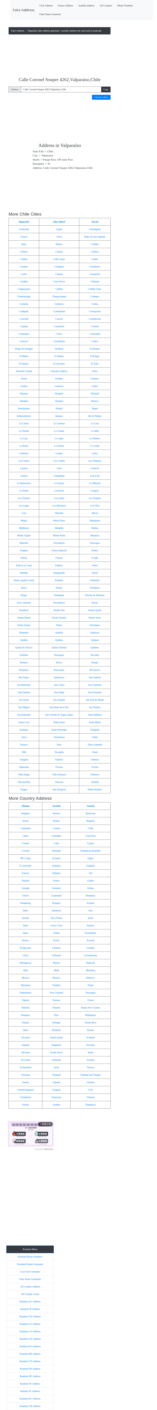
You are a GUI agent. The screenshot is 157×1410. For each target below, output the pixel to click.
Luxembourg (90, 955)
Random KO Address (30, 1346)
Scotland (90, 1037)
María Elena (59, 520)
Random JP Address (30, 1309)
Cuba (56, 843)
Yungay (24, 789)
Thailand (56, 1075)
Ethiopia (56, 873)
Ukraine (90, 1082)
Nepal (90, 985)
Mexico (25, 977)
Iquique (59, 416)
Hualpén (24, 401)
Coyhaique (24, 333)
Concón (59, 319)
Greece (25, 895)
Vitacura (59, 782)
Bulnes (59, 244)
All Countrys (106, 5)
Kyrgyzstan (25, 948)
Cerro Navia (59, 281)
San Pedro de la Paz (59, 707)
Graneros (59, 386)
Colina (95, 304)
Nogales (24, 550)
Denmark (56, 850)
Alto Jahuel (59, 221)
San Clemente (94, 685)
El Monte (59, 356)
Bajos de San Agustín (94, 236)
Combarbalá (59, 311)
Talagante (95, 729)
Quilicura (94, 632)
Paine (95, 565)
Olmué (24, 558)
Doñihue (59, 348)
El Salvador (59, 363)
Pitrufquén (59, 595)
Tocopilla (59, 752)
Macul (95, 513)
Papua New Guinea (90, 1007)
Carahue (24, 266)
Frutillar (59, 378)
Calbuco (95, 251)
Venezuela (56, 1097)
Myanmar (25, 985)
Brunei (56, 821)
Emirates (56, 865)
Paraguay (25, 1015)
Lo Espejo (59, 483)
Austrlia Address (86, 5)
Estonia (25, 873)
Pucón (95, 602)
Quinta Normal (59, 647)
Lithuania (56, 955)
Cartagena (59, 266)
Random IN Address (30, 1383)
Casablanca (94, 266)
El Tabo (95, 363)
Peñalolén (95, 580)
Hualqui (59, 401)
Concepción (95, 311)
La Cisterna (59, 423)
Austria (90, 806)
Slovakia (90, 1045)
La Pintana (95, 438)
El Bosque (95, 348)
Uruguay (56, 1089)
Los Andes (59, 498)
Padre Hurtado (95, 789)
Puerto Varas (95, 617)
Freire (95, 371)
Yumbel (95, 782)
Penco (24, 587)
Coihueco (59, 304)
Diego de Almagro (24, 348)
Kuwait (90, 940)
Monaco (56, 977)
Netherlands (25, 992)
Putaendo (23, 632)
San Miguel (23, 707)
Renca (59, 662)
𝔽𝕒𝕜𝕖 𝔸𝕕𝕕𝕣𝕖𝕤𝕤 (23, 10)
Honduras (90, 895)
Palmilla (24, 573)
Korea (56, 940)
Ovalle (95, 558)
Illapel (95, 408)
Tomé (95, 752)
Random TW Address (30, 1316)
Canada (56, 828)
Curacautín (95, 333)
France (56, 880)
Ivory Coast (56, 925)
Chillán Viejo (94, 289)
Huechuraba (24, 408)
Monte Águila (24, 535)
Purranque (95, 625)
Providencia (59, 602)
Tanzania (25, 1075)
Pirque (24, 595)
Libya (25, 955)
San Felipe (59, 692)
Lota (24, 513)
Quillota (59, 640)
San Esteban (24, 692)
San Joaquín (59, 700)
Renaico (24, 662)
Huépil (59, 408)
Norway (56, 1000)
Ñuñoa (95, 550)
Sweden (90, 1060)
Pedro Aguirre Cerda (24, 580)
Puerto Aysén (94, 610)
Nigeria (25, 1000)
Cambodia (26, 828)
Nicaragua (91, 992)
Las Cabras (23, 460)
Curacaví (23, 341)
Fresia (24, 378)
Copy (106, 89)
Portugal (56, 1022)
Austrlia (56, 806)
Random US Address (30, 1324)
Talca (24, 737)
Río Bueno (95, 670)
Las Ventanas (94, 460)
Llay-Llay (95, 475)
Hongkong (25, 903)
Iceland (90, 903)
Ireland (25, 918)
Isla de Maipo (94, 416)
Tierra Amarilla (95, 744)
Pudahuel (23, 610)
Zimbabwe (90, 1104)
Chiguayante (24, 289)
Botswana (90, 813)
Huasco (94, 401)
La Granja (59, 431)
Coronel (95, 326)
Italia (25, 925)
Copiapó (24, 326)
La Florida (24, 431)
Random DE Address (30, 1376)
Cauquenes (94, 274)
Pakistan (25, 1007)
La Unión (95, 446)
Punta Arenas (23, 625)
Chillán (59, 289)
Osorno (59, 558)
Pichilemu (95, 587)
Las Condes (59, 460)
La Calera (24, 423)
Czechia (25, 850)
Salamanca (59, 677)
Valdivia (59, 759)
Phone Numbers (125, 5)
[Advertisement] (60, 56)
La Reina (23, 446)
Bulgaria (90, 821)
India (25, 910)
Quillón (24, 640)
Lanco (95, 453)
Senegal (25, 1045)
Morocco (90, 977)
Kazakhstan (90, 933)
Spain (90, 1052)
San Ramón (94, 707)
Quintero (94, 647)
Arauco (23, 236)
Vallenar (95, 759)
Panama (56, 1007)
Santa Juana (59, 722)
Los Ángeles (95, 498)
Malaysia (90, 962)
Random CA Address (30, 1331)
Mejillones (24, 528)
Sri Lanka (25, 1060)
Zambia (56, 1104)
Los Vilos (95, 505)
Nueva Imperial (59, 550)
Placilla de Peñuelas (94, 595)
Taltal (95, 737)
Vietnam (90, 1097)
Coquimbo (59, 326)
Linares (23, 475)
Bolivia (56, 813)
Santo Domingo (59, 729)
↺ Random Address (101, 97)
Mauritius (90, 970)
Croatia (25, 843)
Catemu (59, 274)
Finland (25, 880)
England (90, 865)
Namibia (56, 985)
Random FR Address (30, 1368)
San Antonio (95, 677)
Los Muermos (59, 505)
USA (90, 1089)
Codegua (94, 296)
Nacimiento (59, 543)
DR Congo (25, 858)
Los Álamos (24, 498)
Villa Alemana (59, 774)
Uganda (56, 1082)
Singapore (56, 1045)
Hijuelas (24, 393)
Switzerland (25, 1067)
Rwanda (25, 1037)
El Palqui (94, 356)
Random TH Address (30, 1406)
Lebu (59, 468)
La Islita (95, 431)
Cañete (94, 259)
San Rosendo (23, 714)
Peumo (59, 587)
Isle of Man (56, 918)
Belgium (25, 813)
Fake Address (17, 30)
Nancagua (95, 543)
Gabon (90, 880)
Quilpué (95, 640)
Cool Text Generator (30, 1271)
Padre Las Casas (24, 565)
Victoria (59, 767)
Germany (56, 888)
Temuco (24, 744)
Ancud (94, 221)
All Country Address (30, 1286)
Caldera (24, 259)
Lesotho (90, 948)
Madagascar (25, 962)
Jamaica (90, 925)
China (25, 836)
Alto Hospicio (59, 789)
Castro (24, 274)
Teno (59, 744)
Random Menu (30, 1249)
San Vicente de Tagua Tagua (59, 714)
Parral (95, 573)
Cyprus (90, 843)
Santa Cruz (24, 722)
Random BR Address (30, 1354)
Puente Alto (59, 610)
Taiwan (90, 1067)
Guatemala (56, 895)
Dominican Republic (90, 850)
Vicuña (94, 767)
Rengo (95, 662)
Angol (59, 229)
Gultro (95, 386)
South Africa (56, 1052)
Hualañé (95, 393)
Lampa (59, 453)
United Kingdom (25, 1089)
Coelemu (23, 304)
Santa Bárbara (95, 714)
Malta (56, 970)
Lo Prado (23, 490)
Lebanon (56, 948)
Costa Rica (90, 836)
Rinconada (59, 670)
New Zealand (56, 992)
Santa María (95, 722)
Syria (56, 1067)
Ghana (90, 888)
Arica (59, 236)
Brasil (25, 821)
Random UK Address (30, 1339)
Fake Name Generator (50, 14)
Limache (95, 468)
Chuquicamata (59, 296)
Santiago (24, 729)
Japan (25, 933)
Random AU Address (30, 1301)
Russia (90, 1030)
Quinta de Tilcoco (24, 647)
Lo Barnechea (24, 483)
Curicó (95, 341)
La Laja (24, 438)
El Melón (23, 356)
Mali (25, 970)
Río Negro (24, 677)
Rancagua (59, 655)
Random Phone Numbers (30, 1256)
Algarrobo (23, 221)
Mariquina (95, 520)
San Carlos (59, 685)
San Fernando (94, 692)
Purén (59, 625)
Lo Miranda (95, 483)
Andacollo (24, 229)
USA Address (46, 5)
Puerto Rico (90, 1022)
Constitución (95, 319)
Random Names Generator (30, 1264)
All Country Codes (30, 1294)
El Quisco (24, 363)
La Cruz (95, 423)
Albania (25, 806)
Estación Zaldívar (59, 371)
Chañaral (94, 281)
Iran (90, 910)
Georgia (25, 888)
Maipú (24, 520)
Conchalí (23, 319)
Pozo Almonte (24, 602)
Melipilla (59, 528)
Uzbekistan (25, 1097)
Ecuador (56, 858)
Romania (56, 1030)
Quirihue (24, 655)
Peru (56, 1015)
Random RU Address (30, 1398)
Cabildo (95, 244)
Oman (91, 1000)
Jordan (56, 933)
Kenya (25, 940)
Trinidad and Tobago (90, 1075)
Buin (23, 244)
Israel (90, 918)
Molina (94, 528)
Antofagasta (95, 229)
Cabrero (24, 251)
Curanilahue (59, 341)
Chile (90, 828)
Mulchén (24, 543)
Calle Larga (59, 259)
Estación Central (24, 371)
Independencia (24, 416)
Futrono (95, 378)
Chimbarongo (24, 296)
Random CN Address (30, 1361)
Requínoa (24, 670)
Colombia (56, 836)
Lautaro (24, 468)
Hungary (56, 903)
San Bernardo (24, 685)
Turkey (25, 1082)
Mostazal (94, 535)
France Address (65, 5)
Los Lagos (24, 505)
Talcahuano (59, 737)
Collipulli (23, 311)
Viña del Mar (23, 782)
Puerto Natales (59, 617)
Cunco (59, 333)
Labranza (23, 453)
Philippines (90, 1015)
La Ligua (59, 438)
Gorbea (23, 386)
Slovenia (25, 1052)
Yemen (25, 1104)
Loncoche (59, 490)
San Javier (24, 700)
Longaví (95, 490)
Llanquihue (59, 475)
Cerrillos (24, 281)
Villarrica (94, 774)
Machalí (59, 513)
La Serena (59, 446)
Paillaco (59, 565)
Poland (25, 1022)
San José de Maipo (95, 700)
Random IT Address (30, 1391)
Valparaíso (24, 767)
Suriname (56, 1060)
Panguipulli (59, 573)
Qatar (25, 1030)
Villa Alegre (24, 774)
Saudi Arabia (56, 1037)
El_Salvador (25, 865)
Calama (59, 251)
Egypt (90, 858)
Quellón (59, 632)
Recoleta (95, 655)
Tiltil (24, 752)
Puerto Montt (23, 617)
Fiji (90, 873)
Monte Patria (59, 535)
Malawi (56, 962)
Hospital (59, 393)
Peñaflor (59, 580)
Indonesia (56, 910)
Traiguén (24, 759)
